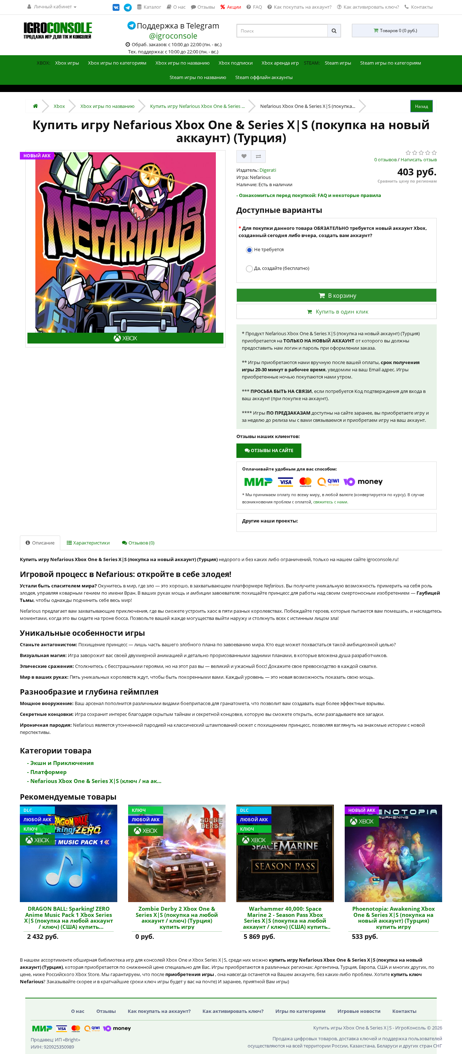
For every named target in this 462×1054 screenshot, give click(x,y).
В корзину (342, 295)
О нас (77, 1011)
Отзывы (106, 1011)
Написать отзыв (419, 159)
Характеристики (91, 542)
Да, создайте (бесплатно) (281, 268)
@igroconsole (173, 36)
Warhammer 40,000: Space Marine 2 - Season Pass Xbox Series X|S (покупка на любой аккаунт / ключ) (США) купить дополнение (285, 918)
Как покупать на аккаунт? (159, 1011)
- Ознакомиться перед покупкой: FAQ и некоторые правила (308, 195)
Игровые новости (358, 1011)
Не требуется (268, 249)
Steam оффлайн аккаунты (264, 77)
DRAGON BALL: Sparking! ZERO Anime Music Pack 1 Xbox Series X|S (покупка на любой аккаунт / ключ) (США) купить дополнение (68, 918)
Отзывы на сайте (271, 450)
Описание (43, 542)
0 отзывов (385, 159)
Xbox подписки (236, 63)
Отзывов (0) (140, 542)
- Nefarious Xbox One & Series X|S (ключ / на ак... (94, 780)
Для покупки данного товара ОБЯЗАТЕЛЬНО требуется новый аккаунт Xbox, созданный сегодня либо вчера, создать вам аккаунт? (333, 232)
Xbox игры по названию (183, 63)
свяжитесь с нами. (330, 501)
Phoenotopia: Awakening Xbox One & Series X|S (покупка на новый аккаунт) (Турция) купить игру (393, 918)
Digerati (268, 170)
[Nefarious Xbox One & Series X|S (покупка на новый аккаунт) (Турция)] (125, 248)
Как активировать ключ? (232, 1011)
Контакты (421, 7)
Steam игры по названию (198, 77)
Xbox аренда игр (280, 63)
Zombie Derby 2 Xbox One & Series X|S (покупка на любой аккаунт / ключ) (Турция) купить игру (177, 918)
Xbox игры (67, 63)
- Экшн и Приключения (60, 762)
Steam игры (338, 63)
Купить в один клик (342, 311)
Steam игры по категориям (390, 63)
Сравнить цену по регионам (407, 181)
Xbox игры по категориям (117, 63)
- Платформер (47, 771)
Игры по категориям (300, 1011)
